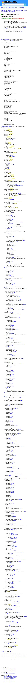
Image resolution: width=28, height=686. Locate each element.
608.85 (12, 325)
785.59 (11, 139)
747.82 (11, 252)
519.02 (12, 491)
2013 (12, 668)
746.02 (13, 355)
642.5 (10, 625)
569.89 (11, 460)
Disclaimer (13, 673)
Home (2, 7)
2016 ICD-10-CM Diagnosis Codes (9, 676)
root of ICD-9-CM (13, 657)
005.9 (18, 606)
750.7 (11, 284)
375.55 (10, 380)
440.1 (9, 262)
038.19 (16, 638)
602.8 (9, 438)
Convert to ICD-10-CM (5, 39)
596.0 (9, 275)
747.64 (12, 246)
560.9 (21, 278)
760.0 (25, 616)
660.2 (17, 297)
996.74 (11, 573)
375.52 (11, 372)
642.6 (10, 600)
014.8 (21, 474)
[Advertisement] (10, 35)
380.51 (12, 324)
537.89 (13, 283)
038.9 (17, 631)
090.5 (12, 333)
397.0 (25, 511)
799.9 (11, 651)
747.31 (16, 259)
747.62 (10, 248)
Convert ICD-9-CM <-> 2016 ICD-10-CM (10, 677)
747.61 (14, 245)
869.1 (10, 149)
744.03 (17, 393)
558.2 (12, 609)
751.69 (11, 345)
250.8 (12, 184)
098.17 (10, 341)
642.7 (18, 601)
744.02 (20, 265)
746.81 (10, 497)
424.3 (22, 446)
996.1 (15, 570)
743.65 (12, 371)
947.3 (13, 466)
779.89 (13, 138)
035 (19, 603)
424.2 (12, 513)
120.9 (11, 529)
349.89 (8, 163)
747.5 (11, 253)
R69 (12, 40)
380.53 (14, 321)
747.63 (12, 254)
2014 (8, 668)
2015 (22, 31)
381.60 (5, 336)
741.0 (22, 226)
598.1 (11, 536)
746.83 (17, 444)
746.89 (13, 349)
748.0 (11, 409)
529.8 (9, 168)
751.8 (19, 313)
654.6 (17, 295)
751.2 (11, 214)
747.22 (13, 216)
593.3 (14, 435)
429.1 (9, 405)
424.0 (20, 403)
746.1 (12, 357)
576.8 (18, 596)
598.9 (21, 397)
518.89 (8, 387)
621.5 (11, 554)
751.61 (11, 271)
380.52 (12, 322)
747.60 (16, 241)
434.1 (23, 238)
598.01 (15, 529)
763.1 (19, 299)
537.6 (14, 359)
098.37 (15, 340)
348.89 (8, 279)
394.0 (21, 400)
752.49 (11, 293)
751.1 (11, 316)
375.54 (9, 375)
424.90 (23, 559)
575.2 (23, 309)
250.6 (9, 199)
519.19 (10, 280)
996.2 (12, 583)
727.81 (12, 503)
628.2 (11, 338)
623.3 (9, 361)
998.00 (13, 156)
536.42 (12, 487)
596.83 (11, 312)
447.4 (9, 233)
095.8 (10, 282)
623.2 (11, 557)
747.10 (9, 218)
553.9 (11, 202)
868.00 (11, 191)
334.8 (10, 161)
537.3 (10, 314)
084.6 (18, 615)
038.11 (10, 635)
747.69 (14, 250)
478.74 (8, 346)
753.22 (11, 524)
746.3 (11, 223)
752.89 (11, 578)
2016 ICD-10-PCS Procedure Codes (9, 678)
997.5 (11, 421)
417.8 (11, 261)
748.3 (11, 383)
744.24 (11, 337)
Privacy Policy (8, 673)
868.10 (19, 193)
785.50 (11, 155)
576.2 (12, 209)
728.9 (8, 165)
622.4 (15, 292)
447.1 (8, 228)
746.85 (12, 244)
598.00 (11, 533)
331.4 (10, 227)
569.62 (10, 303)
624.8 (12, 587)
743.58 (11, 249)
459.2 (8, 579)
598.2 (14, 542)
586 (15, 642)
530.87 (12, 328)
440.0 (13, 219)
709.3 (9, 182)
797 (8, 171)
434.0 (24, 240)
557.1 (11, 367)
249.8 (18, 185)
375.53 (11, 370)
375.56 (13, 378)
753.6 (11, 274)
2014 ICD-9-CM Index (23, 657)
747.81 (12, 236)
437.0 (10, 235)
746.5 (11, 354)
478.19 (16, 408)
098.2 (11, 537)
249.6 (17, 201)
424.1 (21, 222)
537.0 (14, 455)
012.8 (21, 508)
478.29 (11, 362)
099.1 (19, 468)
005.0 (11, 637)
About (4, 673)
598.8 (15, 546)
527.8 (16, 476)
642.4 (19, 618)
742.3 (18, 224)
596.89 (9, 272)
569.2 (12, 212)
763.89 (18, 296)
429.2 (25, 288)
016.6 (21, 342)
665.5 (14, 205)
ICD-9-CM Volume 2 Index (6, 126)
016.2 (21, 519)
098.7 (11, 470)
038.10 (12, 634)
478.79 (8, 382)
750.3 (11, 330)
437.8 (22, 181)
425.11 (20, 406)
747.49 (13, 448)
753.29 (11, 517)
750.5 (11, 458)
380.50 (5, 267)
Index (6, 668)
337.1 (12, 199)
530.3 (17, 329)
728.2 (7, 167)
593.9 (18, 612)
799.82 (2, 651)
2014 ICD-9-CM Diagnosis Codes (10, 7)
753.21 (11, 521)
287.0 (14, 646)
